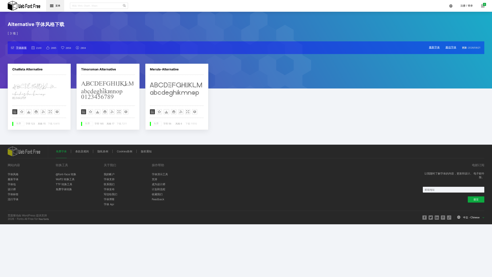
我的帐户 (109, 174)
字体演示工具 (160, 174)
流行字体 (13, 199)
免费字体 (61, 151)
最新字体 (434, 47)
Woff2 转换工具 (65, 179)
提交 (476, 199)
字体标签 (21, 47)
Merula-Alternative (164, 69)
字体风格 (13, 174)
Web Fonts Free (24, 6)
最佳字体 (450, 47)
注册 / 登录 (466, 5)
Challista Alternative (27, 69)
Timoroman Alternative (98, 69)
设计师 (12, 189)
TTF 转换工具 (64, 184)
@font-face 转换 (66, 174)
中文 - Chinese (471, 217)
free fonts (44, 219)
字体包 (12, 184)
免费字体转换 (64, 189)
